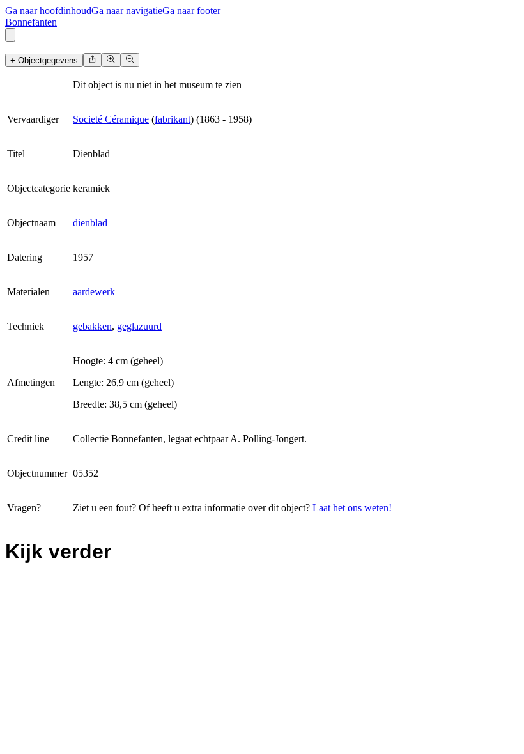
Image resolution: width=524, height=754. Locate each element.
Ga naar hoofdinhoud (48, 10)
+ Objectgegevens (44, 60)
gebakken (92, 326)
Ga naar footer (191, 10)
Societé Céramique (111, 119)
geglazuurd (139, 326)
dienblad (90, 222)
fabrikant (172, 119)
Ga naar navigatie (126, 10)
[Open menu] (10, 35)
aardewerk (94, 291)
